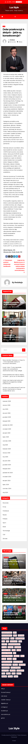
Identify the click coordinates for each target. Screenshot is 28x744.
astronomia (21, 635)
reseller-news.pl (5, 699)
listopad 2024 (7, 468)
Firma (4, 507)
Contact (14, 740)
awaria (12, 638)
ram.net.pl (4, 696)
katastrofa (16, 656)
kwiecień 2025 (7, 449)
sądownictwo (20, 670)
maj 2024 (5, 492)
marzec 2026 (6, 405)
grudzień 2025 (7, 417)
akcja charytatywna (7, 635)
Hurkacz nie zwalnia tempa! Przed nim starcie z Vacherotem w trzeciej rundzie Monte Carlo (14, 389)
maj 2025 (5, 445)
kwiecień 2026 (7, 401)
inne (15, 653)
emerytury (10, 647)
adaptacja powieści (7, 632)
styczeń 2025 (6, 460)
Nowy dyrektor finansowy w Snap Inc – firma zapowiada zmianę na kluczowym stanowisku (14, 361)
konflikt (4, 658)
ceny (20, 641)
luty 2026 (5, 409)
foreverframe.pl (5, 692)
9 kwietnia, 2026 (10, 617)
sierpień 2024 (7, 480)
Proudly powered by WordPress (9, 735)
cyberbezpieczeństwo (14, 644)
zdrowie (10, 676)
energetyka (17, 647)
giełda (13, 650)
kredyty (9, 658)
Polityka (5, 518)
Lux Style (14, 7)
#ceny (20, 42)
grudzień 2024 (7, 464)
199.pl (3, 688)
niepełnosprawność (7, 661)
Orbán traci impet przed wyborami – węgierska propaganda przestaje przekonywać (13, 381)
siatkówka (12, 670)
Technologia (6, 530)
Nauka (4, 515)
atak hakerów (5, 638)
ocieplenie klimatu (6, 664)
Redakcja (12, 40)
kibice (22, 656)
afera (14, 632)
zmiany (16, 676)
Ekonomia (5, 503)
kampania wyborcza (7, 656)
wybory (19, 673)
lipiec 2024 (6, 484)
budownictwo (13, 641)
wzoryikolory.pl (5, 714)
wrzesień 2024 (7, 476)
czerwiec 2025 (7, 441)
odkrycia (15, 664)
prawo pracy (5, 670)
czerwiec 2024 (7, 488)
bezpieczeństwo (20, 638)
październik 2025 (8, 425)
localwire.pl (4, 710)
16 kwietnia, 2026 (10, 583)
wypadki (4, 676)
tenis (3, 673)
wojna (13, 673)
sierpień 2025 (6, 433)
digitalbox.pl (4, 703)
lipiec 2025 (6, 437)
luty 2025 (5, 456)
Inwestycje (6, 511)
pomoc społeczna (15, 667)
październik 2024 (8, 472)
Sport (4, 522)
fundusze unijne (6, 650)
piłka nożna (22, 664)
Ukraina (8, 673)
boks (3, 641)
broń (7, 641)
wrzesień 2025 (7, 429)
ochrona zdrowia (18, 661)
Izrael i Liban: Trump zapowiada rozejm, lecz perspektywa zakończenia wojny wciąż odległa (12, 369)
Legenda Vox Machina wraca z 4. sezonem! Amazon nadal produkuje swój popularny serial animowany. (19, 265)
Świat (4, 526)
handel (18, 650)
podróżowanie (5, 667)
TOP (4, 26)
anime (15, 635)
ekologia (4, 647)
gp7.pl (3, 718)
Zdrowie (5, 538)
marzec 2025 (6, 453)
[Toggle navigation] (15, 16)
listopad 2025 (6, 421)
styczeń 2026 (6, 413)
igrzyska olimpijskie (7, 653)
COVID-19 (4, 644)
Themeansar (14, 737)
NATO (14, 658)
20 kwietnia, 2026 (10, 564)
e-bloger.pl (4, 707)
